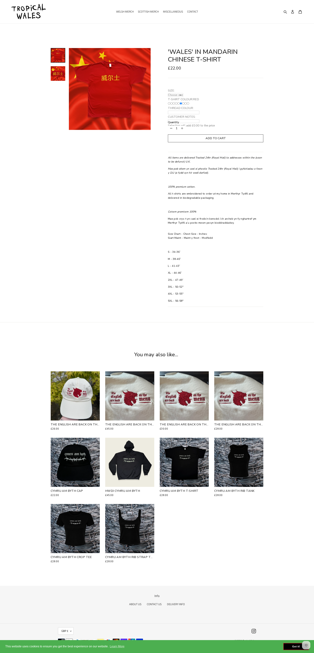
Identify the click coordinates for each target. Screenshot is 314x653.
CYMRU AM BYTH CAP (67, 491)
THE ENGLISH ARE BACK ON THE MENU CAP (83, 424)
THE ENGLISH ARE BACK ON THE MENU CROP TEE (251, 424)
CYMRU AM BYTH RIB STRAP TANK (131, 557)
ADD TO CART (216, 138)
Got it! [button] (296, 646)
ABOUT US (135, 604)
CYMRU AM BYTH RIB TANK (234, 491)
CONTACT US (154, 604)
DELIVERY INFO (176, 604)
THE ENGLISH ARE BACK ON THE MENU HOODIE (140, 424)
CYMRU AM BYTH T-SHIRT (179, 491)
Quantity (173, 122)
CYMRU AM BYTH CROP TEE (71, 557)
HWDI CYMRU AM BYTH (122, 491)
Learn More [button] (117, 646)
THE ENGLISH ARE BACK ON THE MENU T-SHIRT (195, 424)
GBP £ (64, 631)
